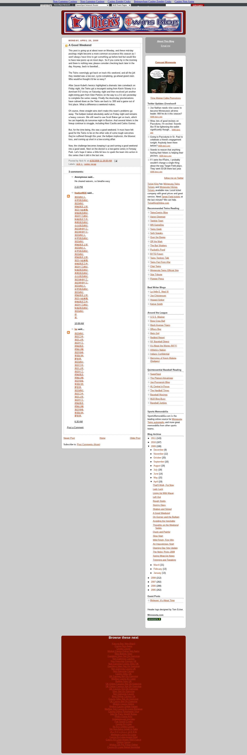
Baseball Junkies (158, 403)
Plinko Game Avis (123, 716)
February (158, 569)
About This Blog (165, 41)
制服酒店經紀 (81, 270)
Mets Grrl (154, 333)
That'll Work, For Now (163, 485)
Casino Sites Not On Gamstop (123, 699)
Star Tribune (156, 274)
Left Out (157, 497)
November (158, 454)
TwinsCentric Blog (159, 212)
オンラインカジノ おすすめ (123, 732)
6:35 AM (79, 422)
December (158, 450)
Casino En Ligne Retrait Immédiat (123, 747)
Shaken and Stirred (162, 509)
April (156, 482)
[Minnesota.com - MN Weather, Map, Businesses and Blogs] (154, 620)
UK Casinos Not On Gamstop (123, 676)
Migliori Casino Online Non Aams (123, 651)
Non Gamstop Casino (123, 671)
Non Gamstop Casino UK (123, 669)
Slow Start (158, 536)
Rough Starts (159, 501)
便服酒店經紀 (81, 213)
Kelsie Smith (156, 304)
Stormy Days (159, 505)
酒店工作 (79, 336)
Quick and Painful (161, 532)
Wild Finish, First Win (163, 540)
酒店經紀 (79, 203)
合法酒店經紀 (81, 226)
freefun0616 (81, 193)
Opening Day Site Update (165, 548)
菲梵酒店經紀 (81, 200)
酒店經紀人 (80, 197)
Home (102, 438)
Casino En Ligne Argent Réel (123, 737)
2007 (153, 582)
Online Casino (123, 742)
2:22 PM (79, 187)
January (157, 573)
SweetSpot (155, 374)
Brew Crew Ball (157, 321)
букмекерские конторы (123, 719)
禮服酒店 (79, 346)
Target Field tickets (171, 197)
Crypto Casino (123, 648)
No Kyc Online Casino (123, 726)
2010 (153, 442)
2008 (153, 578)
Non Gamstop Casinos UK (123, 661)
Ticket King (153, 184)
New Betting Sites (123, 653)
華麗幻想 (79, 356)
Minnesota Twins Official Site (164, 270)
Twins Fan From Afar (160, 262)
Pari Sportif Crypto (124, 721)
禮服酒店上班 (81, 207)
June (156, 474)
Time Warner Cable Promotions (165, 98)
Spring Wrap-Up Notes (164, 556)
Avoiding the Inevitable (164, 521)
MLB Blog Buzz (158, 399)
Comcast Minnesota (165, 62)
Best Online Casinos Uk (123, 696)
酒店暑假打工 (81, 229)
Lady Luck (158, 489)
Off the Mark (156, 241)
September (159, 462)
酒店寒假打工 (81, 232)
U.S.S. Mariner (157, 317)
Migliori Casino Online (123, 704)
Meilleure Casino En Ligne (123, 734)
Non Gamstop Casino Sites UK (123, 664)
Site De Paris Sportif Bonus (123, 714)
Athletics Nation (158, 350)
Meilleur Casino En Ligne (123, 679)
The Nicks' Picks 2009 (164, 552)
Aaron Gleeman (157, 217)
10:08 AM (79, 323)
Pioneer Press (157, 279)
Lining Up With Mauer (163, 493)
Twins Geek (156, 229)
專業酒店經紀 (81, 222)
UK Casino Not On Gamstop (123, 701)
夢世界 (78, 359)
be (76, 329)
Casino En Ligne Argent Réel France (123, 739)
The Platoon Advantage (161, 378)
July (156, 470)
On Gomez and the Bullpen (166, 517)
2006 (153, 586)
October (157, 458)
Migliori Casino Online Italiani (123, 706)
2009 (153, 446)
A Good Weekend (80, 45)
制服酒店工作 (81, 219)
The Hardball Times (159, 390)
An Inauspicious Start (163, 544)
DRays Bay (155, 329)
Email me (165, 46)
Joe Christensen (158, 296)
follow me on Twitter (173, 178)
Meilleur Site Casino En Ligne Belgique (123, 709)
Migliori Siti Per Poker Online (124, 744)
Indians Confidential (159, 354)
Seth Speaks (156, 233)
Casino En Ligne (124, 724)
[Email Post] (115, 161)
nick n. (79, 164)
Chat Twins (155, 266)
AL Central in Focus (160, 386)
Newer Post (69, 438)
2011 (153, 438)
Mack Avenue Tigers (160, 325)
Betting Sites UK (123, 681)
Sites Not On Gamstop (123, 691)
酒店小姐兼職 (81, 210)
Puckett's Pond (157, 250)
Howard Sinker (157, 300)
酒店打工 (79, 343)
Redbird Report (157, 337)
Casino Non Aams (123, 646)
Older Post (135, 438)
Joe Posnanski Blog (160, 382)
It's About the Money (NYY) (163, 346)
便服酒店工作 (81, 264)
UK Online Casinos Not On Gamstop (123, 684)
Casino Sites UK (123, 674)
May (156, 478)
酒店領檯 (79, 352)
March (157, 565)
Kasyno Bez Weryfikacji (123, 643)
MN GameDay (157, 225)
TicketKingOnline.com (158, 203)
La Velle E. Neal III (159, 292)
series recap (90, 164)
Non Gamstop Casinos (124, 658)
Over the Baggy (158, 237)
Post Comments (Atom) (88, 444)
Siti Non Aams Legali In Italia (123, 729)
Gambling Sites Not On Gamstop (124, 656)
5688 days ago (156, 117)
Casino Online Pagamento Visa (123, 711)
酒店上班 (79, 340)
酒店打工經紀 (81, 216)
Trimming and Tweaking (164, 560)
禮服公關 (79, 349)
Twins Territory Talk (159, 258)
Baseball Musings (159, 395)
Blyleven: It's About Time (162, 600)
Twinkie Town (156, 221)
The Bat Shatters (158, 245)
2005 (153, 590)
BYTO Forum (156, 254)
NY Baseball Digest (159, 341)
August (157, 466)
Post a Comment (75, 427)
